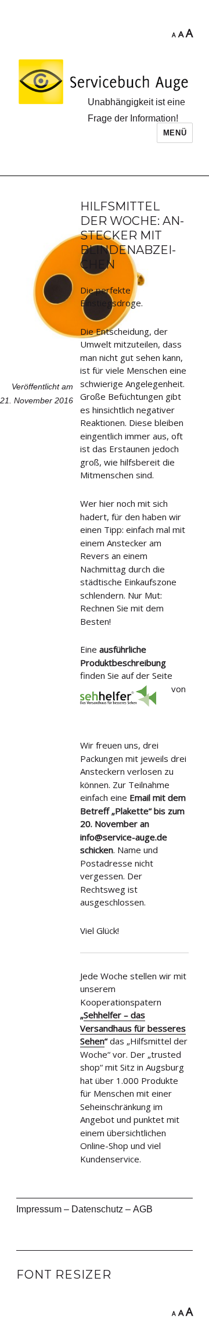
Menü (174, 132)
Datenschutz (97, 1209)
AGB (143, 1209)
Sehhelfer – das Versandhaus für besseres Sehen (133, 1028)
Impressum (39, 1209)
